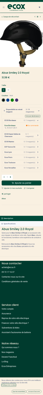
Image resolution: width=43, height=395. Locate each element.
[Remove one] (4, 177)
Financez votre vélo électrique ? (15, 323)
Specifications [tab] (9, 224)
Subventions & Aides (10, 328)
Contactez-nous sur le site (13, 277)
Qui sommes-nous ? (10, 347)
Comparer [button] (30, 188)
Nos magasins (8, 352)
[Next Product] (40, 16)
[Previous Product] (35, 16)
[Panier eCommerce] (39, 7)
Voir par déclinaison (33, 116)
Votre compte (8, 309)
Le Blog (5, 361)
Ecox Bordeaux (10, 125)
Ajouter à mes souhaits (13, 188)
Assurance (6, 313)
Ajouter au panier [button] (22, 183)
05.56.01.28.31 (12, 128)
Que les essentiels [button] (19, 391)
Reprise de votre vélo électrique (15, 318)
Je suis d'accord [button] (34, 391)
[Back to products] (37, 16)
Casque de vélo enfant (11, 17)
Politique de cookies (9, 385)
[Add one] (10, 177)
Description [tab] (8, 218)
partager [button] (7, 194)
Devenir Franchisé (9, 357)
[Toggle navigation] (4, 7)
